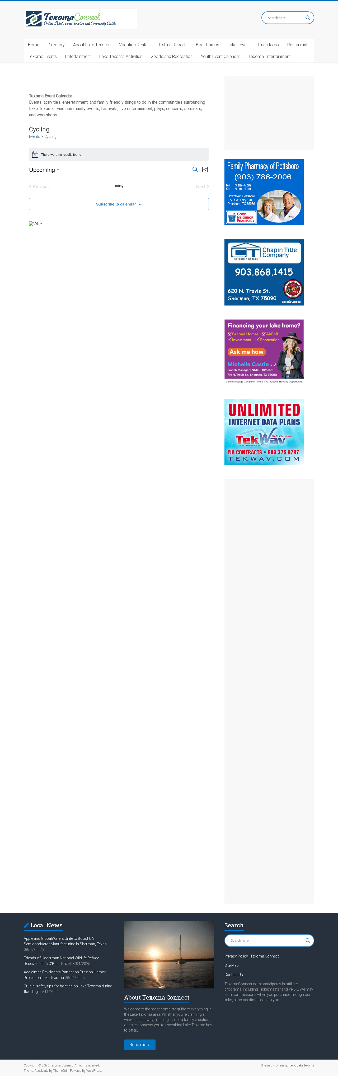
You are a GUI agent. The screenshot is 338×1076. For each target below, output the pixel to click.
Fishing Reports (173, 44)
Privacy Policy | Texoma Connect (251, 956)
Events (34, 136)
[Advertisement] (269, 113)
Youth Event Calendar (220, 56)
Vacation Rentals (135, 44)
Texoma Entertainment (269, 56)
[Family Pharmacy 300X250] (264, 161)
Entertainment (78, 56)
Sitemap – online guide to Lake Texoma (287, 1065)
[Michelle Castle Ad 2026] (264, 322)
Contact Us (233, 975)
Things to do (267, 44)
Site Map (231, 965)
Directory (56, 44)
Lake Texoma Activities (120, 56)
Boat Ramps (207, 44)
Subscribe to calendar (116, 204)
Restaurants (298, 44)
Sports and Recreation (172, 56)
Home (33, 44)
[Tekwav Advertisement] (264, 401)
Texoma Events (42, 56)
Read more (139, 1044)
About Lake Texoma (92, 44)
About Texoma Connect (156, 997)
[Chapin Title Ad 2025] (264, 241)
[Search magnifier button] (308, 17)
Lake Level (237, 44)
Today (119, 186)
